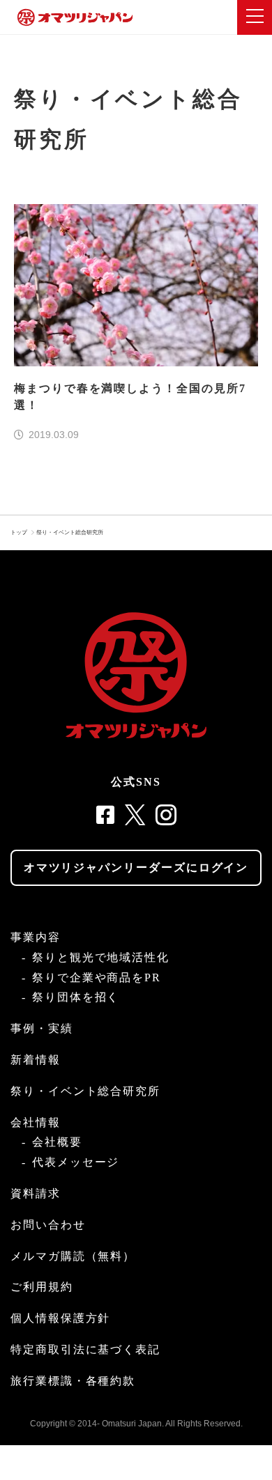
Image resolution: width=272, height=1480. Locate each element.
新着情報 (35, 1060)
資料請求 (35, 1193)
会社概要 (57, 1142)
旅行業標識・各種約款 (72, 1381)
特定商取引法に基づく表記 (85, 1349)
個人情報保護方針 (60, 1318)
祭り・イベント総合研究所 (69, 532)
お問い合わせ (48, 1225)
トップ (18, 532)
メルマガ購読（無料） (72, 1256)
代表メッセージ (75, 1162)
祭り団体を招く (75, 997)
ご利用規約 (41, 1287)
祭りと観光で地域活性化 (100, 957)
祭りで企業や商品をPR (96, 977)
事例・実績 (41, 1028)
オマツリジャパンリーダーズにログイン (136, 867)
